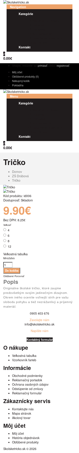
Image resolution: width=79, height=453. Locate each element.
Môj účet (17, 72)
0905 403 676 (39, 313)
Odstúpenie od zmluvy (27, 389)
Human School (37, 42)
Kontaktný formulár (40, 339)
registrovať (63, 65)
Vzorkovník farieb (24, 360)
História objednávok (26, 438)
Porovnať (19, 276)
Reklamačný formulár (27, 393)
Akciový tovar (21, 418)
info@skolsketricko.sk (39, 324)
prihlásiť (42, 65)
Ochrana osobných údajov (30, 384)
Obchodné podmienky (27, 375)
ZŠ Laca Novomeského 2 (45, 38)
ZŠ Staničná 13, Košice (43, 21)
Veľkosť (7, 224)
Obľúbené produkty (25, 442)
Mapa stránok (21, 413)
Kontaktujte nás (23, 409)
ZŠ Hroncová (36, 29)
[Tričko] (9, 187)
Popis (10, 282)
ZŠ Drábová (35, 25)
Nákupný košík (21, 81)
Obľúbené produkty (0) (25, 76)
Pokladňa (17, 85)
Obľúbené (8, 276)
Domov (17, 171)
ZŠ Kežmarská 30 (39, 34)
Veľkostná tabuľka (15, 254)
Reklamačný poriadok (27, 380)
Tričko (16, 180)
